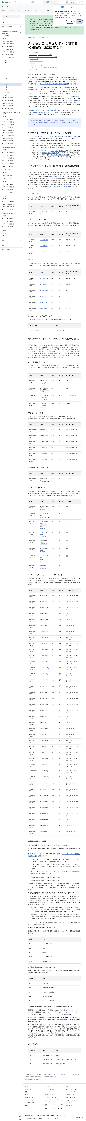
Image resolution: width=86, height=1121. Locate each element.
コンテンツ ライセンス (53, 1074)
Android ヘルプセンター (72, 1089)
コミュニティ (39, 1115)
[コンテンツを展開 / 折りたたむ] (39, 53)
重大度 (62, 176)
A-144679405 (44, 278)
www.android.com (71, 1097)
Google (48, 1033)
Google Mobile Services (72, 1100)
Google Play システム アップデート (59, 186)
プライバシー (61, 1115)
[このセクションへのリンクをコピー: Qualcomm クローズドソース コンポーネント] (64, 575)
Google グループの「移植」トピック (54, 1108)
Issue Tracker (69, 1105)
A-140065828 (44, 290)
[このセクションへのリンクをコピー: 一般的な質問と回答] (48, 842)
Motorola (64, 1033)
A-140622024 (44, 284)
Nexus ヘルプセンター (71, 1094)
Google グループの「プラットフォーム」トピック (54, 1100)
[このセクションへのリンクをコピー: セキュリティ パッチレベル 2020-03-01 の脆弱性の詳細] (29, 169)
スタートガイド (14, 11)
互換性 (49, 11)
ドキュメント (18, 2)
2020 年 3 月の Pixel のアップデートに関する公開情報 (58, 122)
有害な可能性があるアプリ (50, 153)
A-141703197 (43, 212)
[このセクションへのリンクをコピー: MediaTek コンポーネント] (49, 468)
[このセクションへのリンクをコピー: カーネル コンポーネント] (48, 362)
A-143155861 (43, 308)
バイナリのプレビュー (30, 1097)
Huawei (53, 1033)
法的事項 (46, 1115)
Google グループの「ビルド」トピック (54, 1104)
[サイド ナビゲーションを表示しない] (20, 1118)
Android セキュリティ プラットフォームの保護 (42, 110)
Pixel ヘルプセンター (71, 1092)
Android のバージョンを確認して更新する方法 (54, 84)
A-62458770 (43, 252)
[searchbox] (11, 16)
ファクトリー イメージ (31, 1100)
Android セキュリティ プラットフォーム (47, 136)
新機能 (4, 11)
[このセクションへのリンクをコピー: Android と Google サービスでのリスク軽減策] (72, 133)
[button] (10, 26)
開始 (79, 21)
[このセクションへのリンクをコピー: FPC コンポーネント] (45, 413)
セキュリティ (27, 11)
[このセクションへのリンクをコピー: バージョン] (39, 1044)
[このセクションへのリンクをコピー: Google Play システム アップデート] (57, 316)
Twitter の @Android (50, 1089)
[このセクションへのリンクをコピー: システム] (36, 260)
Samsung (75, 1033)
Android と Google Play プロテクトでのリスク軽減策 (48, 112)
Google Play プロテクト (71, 136)
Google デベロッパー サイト (67, 1012)
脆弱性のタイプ (54, 176)
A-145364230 (44, 240)
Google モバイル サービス (59, 155)
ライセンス (54, 1115)
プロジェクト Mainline (34, 320)
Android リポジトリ (30, 1089)
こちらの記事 (71, 887)
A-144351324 (43, 246)
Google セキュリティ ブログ (52, 1097)
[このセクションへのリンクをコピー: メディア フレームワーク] (48, 220)
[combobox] (51, 2)
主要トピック (38, 11)
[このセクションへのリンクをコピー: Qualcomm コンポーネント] (50, 488)
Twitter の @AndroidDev (51, 1092)
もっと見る (31, 2)
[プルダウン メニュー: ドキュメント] (24, 2)
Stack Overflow (70, 1102)
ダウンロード (28, 1094)
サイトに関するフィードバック (34, 1118)
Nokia (69, 1033)
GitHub (26, 1105)
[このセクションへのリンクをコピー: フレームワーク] (41, 194)
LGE (58, 1033)
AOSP (29, 37)
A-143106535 (43, 296)
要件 (26, 1092)
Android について (29, 1115)
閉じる (70, 21)
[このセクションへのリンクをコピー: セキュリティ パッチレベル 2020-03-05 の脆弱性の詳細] (29, 342)
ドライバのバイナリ (30, 1102)
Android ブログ (49, 1094)
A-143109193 (43, 302)
